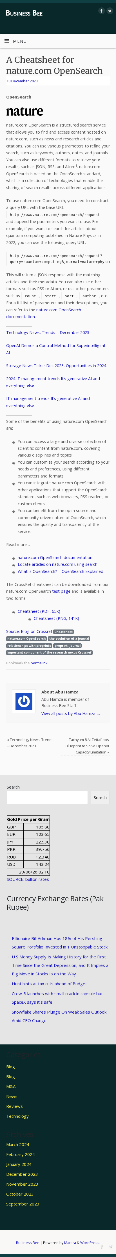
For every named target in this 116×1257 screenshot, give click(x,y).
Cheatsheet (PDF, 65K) (39, 611)
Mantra (70, 1242)
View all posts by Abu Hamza (71, 713)
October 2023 (20, 1194)
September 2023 (22, 1204)
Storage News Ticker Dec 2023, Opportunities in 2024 (56, 365)
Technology (17, 1116)
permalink (39, 662)
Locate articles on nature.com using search (57, 564)
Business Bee (24, 12)
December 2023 (22, 1174)
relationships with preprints (29, 645)
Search (13, 787)
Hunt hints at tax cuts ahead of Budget (49, 983)
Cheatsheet (63, 631)
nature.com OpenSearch (26, 638)
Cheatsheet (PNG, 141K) (56, 618)
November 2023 (22, 1184)
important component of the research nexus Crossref (49, 652)
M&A (10, 1086)
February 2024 (20, 1154)
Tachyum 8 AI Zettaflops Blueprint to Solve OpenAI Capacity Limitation (87, 746)
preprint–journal (68, 645)
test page (61, 591)
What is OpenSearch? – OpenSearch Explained (60, 571)
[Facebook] (101, 10)
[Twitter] (109, 10)
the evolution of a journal (69, 638)
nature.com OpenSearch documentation (55, 557)
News (11, 1096)
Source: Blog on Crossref (29, 631)
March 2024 (17, 1144)
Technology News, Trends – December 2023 (47, 332)
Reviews (14, 1106)
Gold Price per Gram (28, 819)
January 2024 (19, 1164)
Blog (10, 1066)
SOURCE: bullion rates (28, 879)
